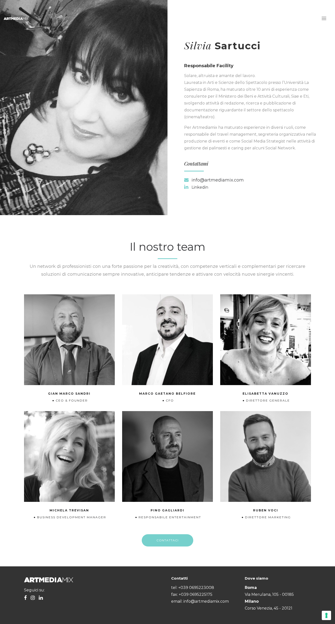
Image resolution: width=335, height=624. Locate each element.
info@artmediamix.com (218, 180)
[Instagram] (33, 598)
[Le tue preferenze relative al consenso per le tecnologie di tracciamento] (326, 615)
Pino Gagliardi (167, 510)
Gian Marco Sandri (69, 393)
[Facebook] (25, 598)
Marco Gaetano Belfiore (167, 393)
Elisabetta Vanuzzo (265, 393)
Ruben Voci (265, 510)
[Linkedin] (41, 598)
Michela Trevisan (69, 510)
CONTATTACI (167, 540)
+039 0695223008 (196, 587)
